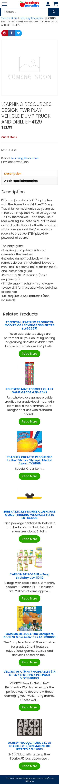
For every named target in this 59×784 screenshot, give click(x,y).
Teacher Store (9, 18)
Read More (29, 354)
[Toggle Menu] (4, 4)
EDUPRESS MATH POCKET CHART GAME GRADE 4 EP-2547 (29, 390)
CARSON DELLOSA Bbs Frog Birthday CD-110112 (29, 576)
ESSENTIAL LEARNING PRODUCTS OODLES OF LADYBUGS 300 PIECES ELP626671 (29, 325)
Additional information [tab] (21, 181)
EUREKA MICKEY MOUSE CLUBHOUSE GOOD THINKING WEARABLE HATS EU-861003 (29, 514)
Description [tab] (12, 174)
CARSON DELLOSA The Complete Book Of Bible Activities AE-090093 (30, 635)
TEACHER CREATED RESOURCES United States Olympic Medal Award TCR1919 (29, 460)
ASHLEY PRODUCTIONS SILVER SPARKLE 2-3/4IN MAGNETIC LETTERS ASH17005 (29, 746)
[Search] (54, 12)
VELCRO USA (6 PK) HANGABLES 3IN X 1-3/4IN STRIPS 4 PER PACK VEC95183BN (30, 674)
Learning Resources (31, 18)
